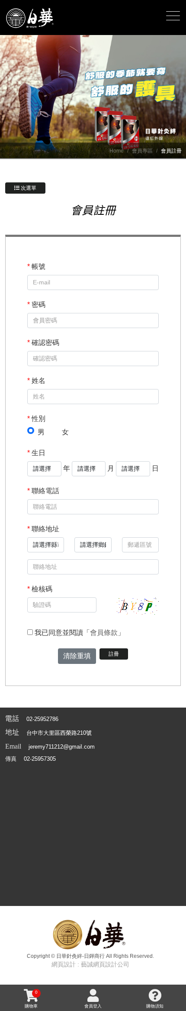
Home (116, 151)
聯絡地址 (43, 529)
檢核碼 (39, 589)
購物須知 (155, 1006)
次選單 (27, 188)
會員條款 (104, 632)
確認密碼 (43, 342)
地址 (12, 732)
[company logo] (90, 933)
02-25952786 (42, 719)
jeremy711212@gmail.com (62, 746)
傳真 (10, 759)
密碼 (36, 304)
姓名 (36, 380)
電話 (12, 718)
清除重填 (77, 656)
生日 (36, 452)
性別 (36, 418)
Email (13, 746)
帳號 (36, 266)
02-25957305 (40, 759)
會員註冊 (171, 151)
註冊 (114, 654)
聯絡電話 (43, 490)
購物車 (31, 999)
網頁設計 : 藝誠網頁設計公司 (90, 964)
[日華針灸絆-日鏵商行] (30, 16)
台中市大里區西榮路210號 (59, 733)
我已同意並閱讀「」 (79, 632)
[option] (93, 97)
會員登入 (93, 1006)
